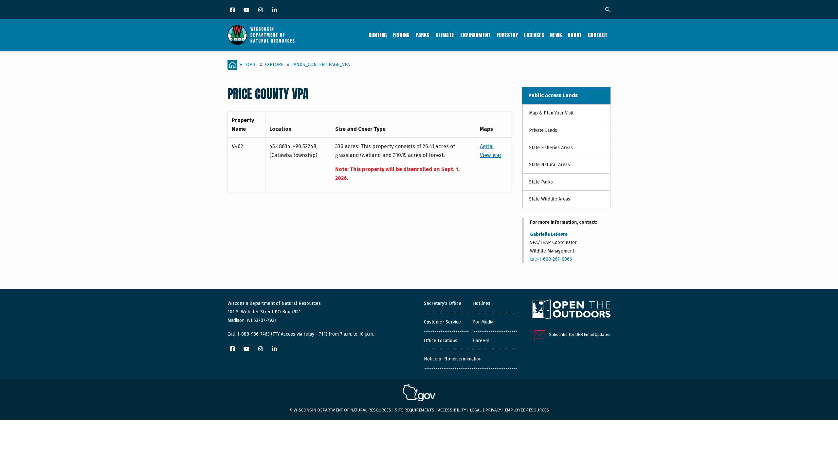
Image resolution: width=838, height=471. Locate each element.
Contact (598, 35)
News (556, 35)
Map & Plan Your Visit (551, 113)
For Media (483, 322)
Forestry (507, 35)
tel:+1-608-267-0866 (551, 259)
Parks (422, 35)
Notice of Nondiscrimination (453, 359)
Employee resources (527, 410)
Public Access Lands (553, 95)
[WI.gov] (419, 393)
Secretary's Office (442, 303)
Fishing (401, 35)
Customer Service (442, 322)
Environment (475, 35)
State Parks (541, 182)
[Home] (261, 35)
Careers (481, 340)
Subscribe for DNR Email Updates (579, 334)
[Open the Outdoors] (571, 310)
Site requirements (414, 410)
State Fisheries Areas (551, 147)
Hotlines (481, 303)
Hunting (378, 35)
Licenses (534, 35)
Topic (250, 64)
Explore (273, 64)
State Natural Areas (549, 164)
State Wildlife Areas (549, 199)
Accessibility (452, 410)
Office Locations (440, 340)
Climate (444, 35)
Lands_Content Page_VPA (320, 64)
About (575, 35)
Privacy (493, 410)
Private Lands (543, 130)
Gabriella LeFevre (549, 234)
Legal (476, 410)
